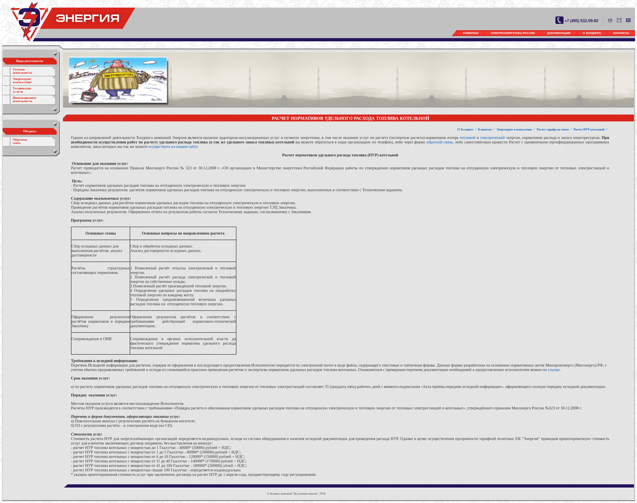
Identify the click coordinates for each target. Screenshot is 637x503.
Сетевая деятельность (22, 70)
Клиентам (470, 33)
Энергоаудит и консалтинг (22, 80)
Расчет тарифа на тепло (553, 129)
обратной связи (439, 142)
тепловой (468, 137)
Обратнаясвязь (20, 141)
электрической (492, 137)
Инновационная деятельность (24, 99)
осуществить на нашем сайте (173, 146)
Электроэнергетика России (513, 33)
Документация (558, 33)
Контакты (621, 33)
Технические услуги (22, 89)
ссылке (554, 370)
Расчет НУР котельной (589, 129)
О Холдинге (592, 33)
